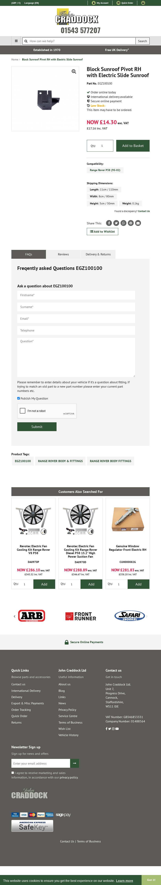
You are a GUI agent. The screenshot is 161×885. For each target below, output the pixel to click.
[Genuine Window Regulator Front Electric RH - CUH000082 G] (127, 519)
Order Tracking (21, 710)
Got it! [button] (151, 879)
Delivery (16, 697)
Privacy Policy (67, 710)
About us (64, 684)
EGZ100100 (23, 461)
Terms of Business (70, 722)
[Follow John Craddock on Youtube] (117, 728)
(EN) (31, 2)
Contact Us (144, 211)
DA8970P (33, 554)
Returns (16, 722)
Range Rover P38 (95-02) (105, 170)
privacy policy (69, 777)
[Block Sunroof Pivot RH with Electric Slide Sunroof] (45, 98)
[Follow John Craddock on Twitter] (109, 728)
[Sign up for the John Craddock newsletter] (74, 763)
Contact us (18, 684)
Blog (62, 691)
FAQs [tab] (28, 254)
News (62, 703)
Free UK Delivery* (115, 50)
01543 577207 (81, 30)
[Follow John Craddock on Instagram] (113, 728)
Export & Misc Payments (27, 703)
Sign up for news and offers (29, 754)
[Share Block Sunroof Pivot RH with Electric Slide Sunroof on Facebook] (109, 223)
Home (14, 59)
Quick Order (127, 2)
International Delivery (25, 691)
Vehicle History (68, 735)
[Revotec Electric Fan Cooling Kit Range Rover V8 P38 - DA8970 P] (33, 519)
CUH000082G (127, 554)
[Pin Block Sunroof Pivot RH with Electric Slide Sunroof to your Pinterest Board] (131, 223)
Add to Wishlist (104, 231)
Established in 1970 (45, 50)
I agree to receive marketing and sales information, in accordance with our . (44, 775)
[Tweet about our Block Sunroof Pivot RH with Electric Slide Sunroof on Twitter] (116, 223)
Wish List (64, 729)
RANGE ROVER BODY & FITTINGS (60, 461)
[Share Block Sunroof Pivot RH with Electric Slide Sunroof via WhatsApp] (123, 223)
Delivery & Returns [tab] (98, 254)
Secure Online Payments (83, 642)
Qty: (93, 146)
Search (142, 41)
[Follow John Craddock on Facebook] (106, 728)
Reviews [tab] (63, 254)
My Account (102, 2)
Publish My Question (34, 398)
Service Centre (68, 716)
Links (62, 697)
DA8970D (80, 554)
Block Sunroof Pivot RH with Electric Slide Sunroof (52, 59)
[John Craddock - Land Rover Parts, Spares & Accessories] (81, 17)
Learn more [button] (124, 880)
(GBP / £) (16, 2)
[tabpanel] (80, 352)
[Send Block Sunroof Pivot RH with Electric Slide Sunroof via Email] (138, 223)
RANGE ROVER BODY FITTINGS (110, 461)
